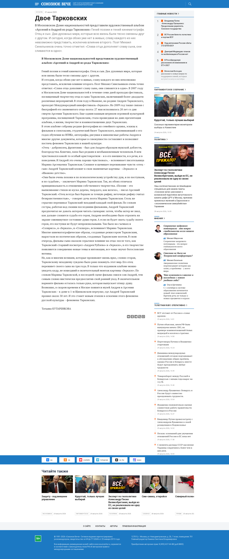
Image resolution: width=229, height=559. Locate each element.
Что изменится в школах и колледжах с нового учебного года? (178, 277)
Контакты (100, 526)
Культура (39, 12)
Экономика (47, 513)
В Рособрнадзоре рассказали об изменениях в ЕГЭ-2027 (174, 62)
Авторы (114, 526)
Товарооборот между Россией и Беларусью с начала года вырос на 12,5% (174, 379)
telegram (104, 460)
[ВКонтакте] (128, 316)
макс (139, 460)
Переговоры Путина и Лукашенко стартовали (174, 343)
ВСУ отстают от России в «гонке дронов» (173, 314)
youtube (86, 460)
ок (69, 460)
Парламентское (82, 513)
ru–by (121, 460)
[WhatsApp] (143, 316)
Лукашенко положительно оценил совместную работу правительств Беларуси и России (174, 407)
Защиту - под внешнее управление (54, 498)
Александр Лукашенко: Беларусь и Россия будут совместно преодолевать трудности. (174, 393)
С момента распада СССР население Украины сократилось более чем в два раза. (175, 447)
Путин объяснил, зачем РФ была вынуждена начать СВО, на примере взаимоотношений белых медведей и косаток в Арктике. (174, 329)
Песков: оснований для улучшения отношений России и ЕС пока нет (175, 435)
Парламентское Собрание (169, 89)
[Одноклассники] (132, 316)
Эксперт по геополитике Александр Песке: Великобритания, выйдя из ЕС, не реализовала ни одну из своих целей (173, 175)
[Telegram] (136, 316)
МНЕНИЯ (158, 218)
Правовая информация (134, 526)
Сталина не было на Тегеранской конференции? (178, 254)
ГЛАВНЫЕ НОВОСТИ (167, 14)
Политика (160, 139)
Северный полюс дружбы (190, 496)
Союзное (146, 513)
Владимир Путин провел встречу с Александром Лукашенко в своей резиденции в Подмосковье (175, 422)
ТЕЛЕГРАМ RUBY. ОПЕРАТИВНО (169, 305)
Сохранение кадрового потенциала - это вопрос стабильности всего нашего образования (179, 229)
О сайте (87, 526)
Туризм (178, 513)
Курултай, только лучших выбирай (174, 120)
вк (51, 460)
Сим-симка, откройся (154, 496)
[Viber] (139, 316)
